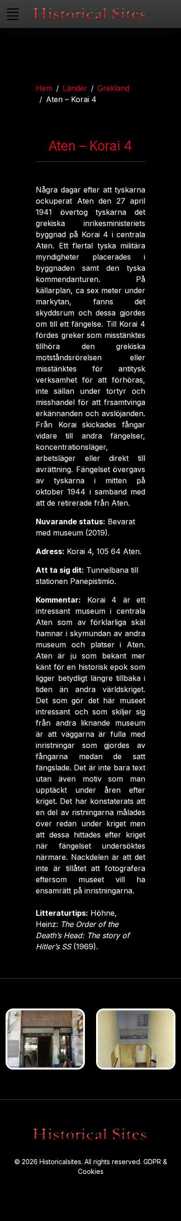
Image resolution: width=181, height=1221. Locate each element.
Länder (75, 88)
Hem (44, 88)
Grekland (113, 88)
